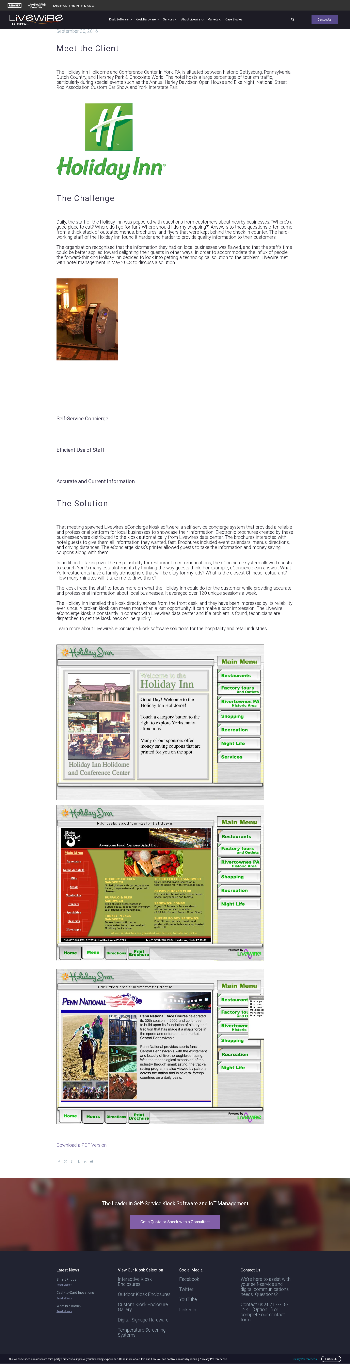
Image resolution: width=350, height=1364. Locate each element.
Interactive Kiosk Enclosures (135, 1282)
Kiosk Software (119, 19)
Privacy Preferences (304, 1359)
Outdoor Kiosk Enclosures (144, 1294)
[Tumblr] (78, 1161)
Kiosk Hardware (146, 19)
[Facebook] (59, 1161)
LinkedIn (187, 1310)
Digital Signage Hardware (143, 1320)
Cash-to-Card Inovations (75, 1292)
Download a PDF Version (82, 1145)
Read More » (64, 1284)
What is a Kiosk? (69, 1306)
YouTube (188, 1299)
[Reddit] (91, 1161)
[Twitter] (65, 1161)
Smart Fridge (66, 1279)
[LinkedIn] (85, 1161)
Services (168, 19)
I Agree (331, 1359)
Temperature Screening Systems (142, 1332)
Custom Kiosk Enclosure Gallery (143, 1307)
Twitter (186, 1289)
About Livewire (190, 19)
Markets (213, 19)
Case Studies (233, 19)
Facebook (189, 1279)
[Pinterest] (72, 1161)
